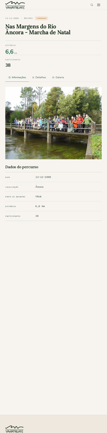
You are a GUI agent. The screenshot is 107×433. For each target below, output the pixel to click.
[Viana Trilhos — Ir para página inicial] (15, 5)
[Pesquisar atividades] (92, 5)
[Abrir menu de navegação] (99, 5)
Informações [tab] (19, 77)
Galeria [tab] (60, 77)
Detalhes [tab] (41, 77)
